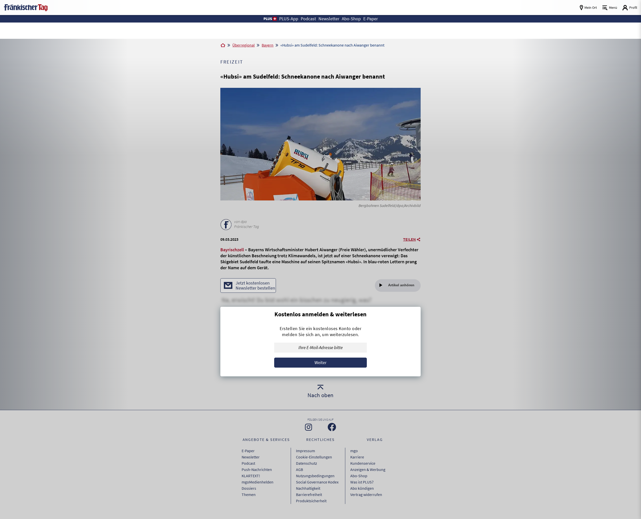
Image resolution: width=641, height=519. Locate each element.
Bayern (267, 45)
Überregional (243, 45)
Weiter (320, 362)
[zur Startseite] (26, 7)
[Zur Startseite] (222, 45)
